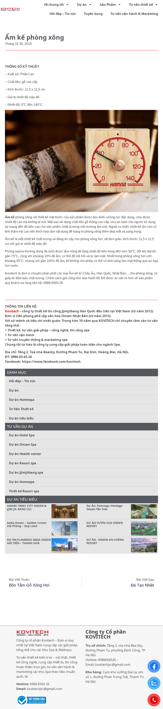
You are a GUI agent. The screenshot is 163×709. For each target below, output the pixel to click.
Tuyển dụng (93, 14)
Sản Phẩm (108, 4)
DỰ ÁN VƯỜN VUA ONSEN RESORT (104, 524)
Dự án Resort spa (22, 463)
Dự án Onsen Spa (22, 444)
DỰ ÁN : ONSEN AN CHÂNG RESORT (105, 541)
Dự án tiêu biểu (21, 418)
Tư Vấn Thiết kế (21, 409)
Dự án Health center (25, 454)
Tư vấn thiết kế (141, 4)
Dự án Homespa (21, 399)
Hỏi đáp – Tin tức (62, 14)
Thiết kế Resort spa (24, 491)
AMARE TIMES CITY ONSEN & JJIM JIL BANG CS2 (27, 507)
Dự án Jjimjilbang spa (26, 472)
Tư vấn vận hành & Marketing (134, 14)
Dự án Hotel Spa (22, 435)
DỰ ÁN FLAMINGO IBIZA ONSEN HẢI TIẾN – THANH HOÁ (29, 541)
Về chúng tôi (54, 4)
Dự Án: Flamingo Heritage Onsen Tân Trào (104, 507)
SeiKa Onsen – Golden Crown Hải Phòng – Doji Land (26, 524)
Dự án (82, 4)
